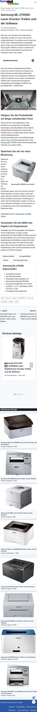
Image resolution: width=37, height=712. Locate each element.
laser (14, 298)
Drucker (22, 30)
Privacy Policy (31, 707)
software (4, 302)
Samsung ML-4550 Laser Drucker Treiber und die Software (16, 514)
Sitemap (33, 710)
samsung (30, 298)
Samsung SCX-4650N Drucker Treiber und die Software (18, 478)
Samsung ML (29, 30)
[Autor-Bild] (2, 28)
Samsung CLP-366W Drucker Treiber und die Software (18, 657)
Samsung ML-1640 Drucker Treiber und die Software (18, 586)
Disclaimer (12, 710)
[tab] (8, 256)
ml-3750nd (22, 298)
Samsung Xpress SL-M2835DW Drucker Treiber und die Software (18, 550)
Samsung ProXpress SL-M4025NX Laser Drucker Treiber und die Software (28, 315)
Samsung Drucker (11, 28)
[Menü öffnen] (35, 2)
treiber (11, 302)
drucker (8, 298)
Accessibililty (20, 707)
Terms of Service (23, 710)
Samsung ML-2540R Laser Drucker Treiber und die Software (17, 622)
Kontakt (11, 707)
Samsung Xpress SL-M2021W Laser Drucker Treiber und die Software (19, 443)
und (16, 302)
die (3, 298)
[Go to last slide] (5, 365)
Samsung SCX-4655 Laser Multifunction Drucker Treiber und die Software (19, 692)
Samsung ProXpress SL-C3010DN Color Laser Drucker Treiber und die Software (8, 316)
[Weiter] (31, 365)
